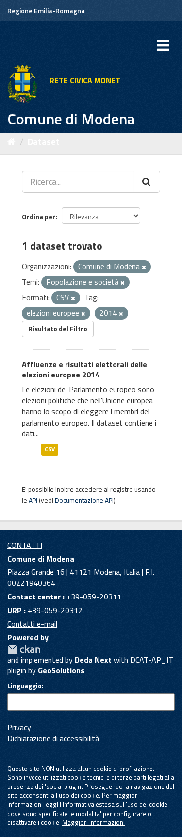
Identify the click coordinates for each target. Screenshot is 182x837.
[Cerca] (147, 182)
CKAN (23, 649)
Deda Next (93, 660)
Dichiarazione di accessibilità (53, 738)
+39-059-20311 (93, 596)
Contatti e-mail (32, 624)
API (33, 500)
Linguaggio (24, 686)
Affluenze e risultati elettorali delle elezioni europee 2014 (84, 369)
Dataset (44, 141)
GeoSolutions (61, 670)
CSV (50, 449)
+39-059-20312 (54, 610)
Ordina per (38, 216)
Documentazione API (84, 500)
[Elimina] (144, 267)
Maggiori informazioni (93, 822)
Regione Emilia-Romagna (46, 10)
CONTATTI (24, 545)
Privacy (19, 727)
